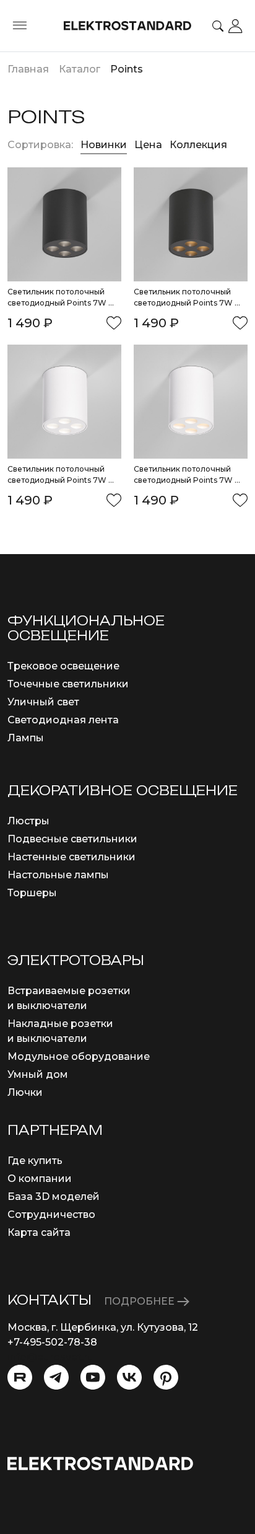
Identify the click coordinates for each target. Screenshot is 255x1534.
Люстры (28, 821)
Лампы (25, 738)
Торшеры (32, 893)
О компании (39, 1178)
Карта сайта (39, 1232)
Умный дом (37, 1074)
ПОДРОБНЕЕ (140, 1301)
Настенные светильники (71, 857)
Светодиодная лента (63, 720)
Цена (149, 145)
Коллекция (198, 145)
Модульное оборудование (78, 1056)
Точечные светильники (68, 684)
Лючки (25, 1092)
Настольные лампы (58, 875)
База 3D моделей (53, 1196)
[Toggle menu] (19, 26)
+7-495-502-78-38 (52, 1342)
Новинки (103, 145)
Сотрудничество (51, 1214)
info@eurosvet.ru (50, 1357)
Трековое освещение (63, 666)
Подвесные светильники (72, 839)
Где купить (35, 1160)
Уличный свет (43, 702)
